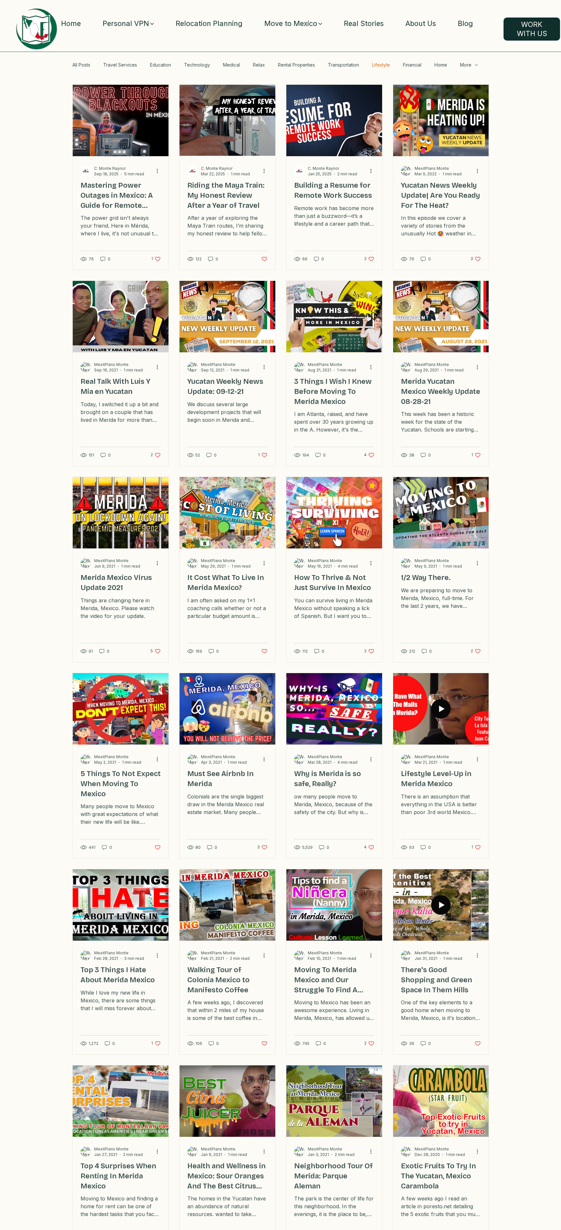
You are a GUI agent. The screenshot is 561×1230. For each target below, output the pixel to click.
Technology (197, 65)
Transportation (343, 65)
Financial (412, 65)
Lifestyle (381, 65)
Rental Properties (296, 65)
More (465, 65)
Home (440, 65)
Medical (231, 65)
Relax (259, 65)
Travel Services (120, 65)
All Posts (81, 65)
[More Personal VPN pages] (152, 24)
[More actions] (160, 171)
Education (160, 65)
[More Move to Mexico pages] (320, 24)
